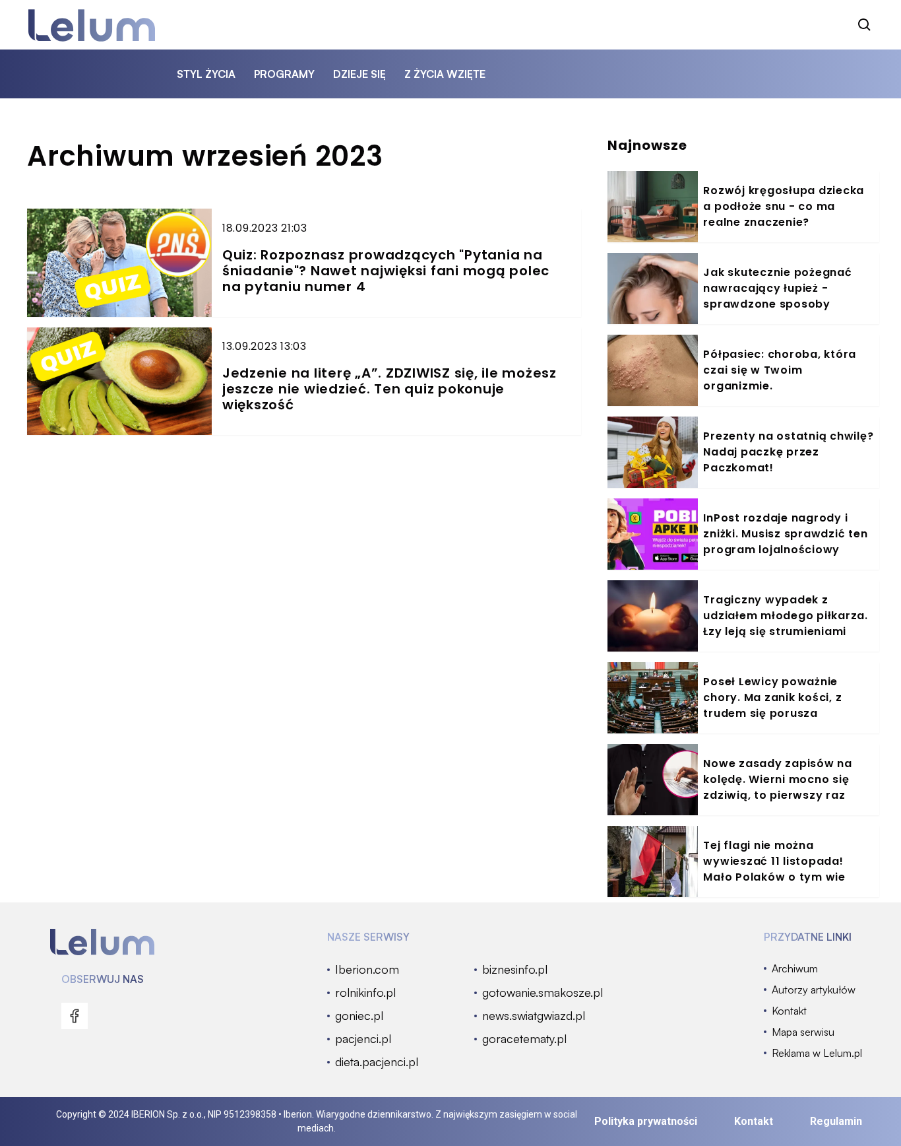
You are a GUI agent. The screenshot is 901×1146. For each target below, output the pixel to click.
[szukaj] (865, 25)
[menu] (74, 1016)
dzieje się (359, 74)
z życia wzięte (444, 74)
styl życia (206, 74)
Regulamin (836, 1121)
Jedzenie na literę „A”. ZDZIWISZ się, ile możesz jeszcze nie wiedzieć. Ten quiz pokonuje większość (389, 389)
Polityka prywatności (645, 1121)
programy (284, 74)
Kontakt (753, 1121)
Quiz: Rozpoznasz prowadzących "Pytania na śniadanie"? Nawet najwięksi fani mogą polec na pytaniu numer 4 (385, 270)
